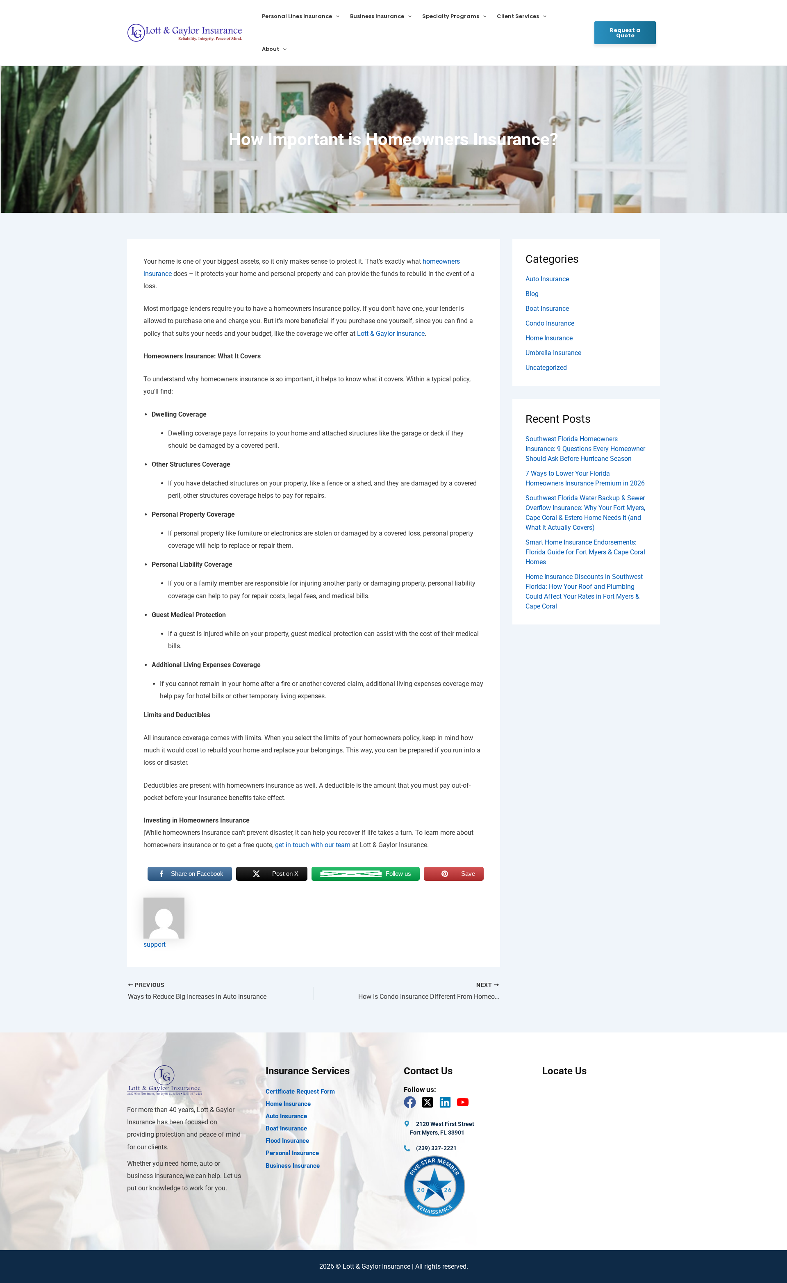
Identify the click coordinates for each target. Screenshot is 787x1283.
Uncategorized (546, 367)
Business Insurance (377, 16)
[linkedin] (447, 1102)
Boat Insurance (547, 308)
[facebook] (412, 1102)
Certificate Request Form (300, 1091)
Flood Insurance (287, 1140)
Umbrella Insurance (553, 353)
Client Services (518, 16)
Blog (532, 294)
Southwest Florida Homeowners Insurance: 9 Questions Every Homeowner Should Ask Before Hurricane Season (585, 449)
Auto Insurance (547, 279)
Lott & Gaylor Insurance (391, 333)
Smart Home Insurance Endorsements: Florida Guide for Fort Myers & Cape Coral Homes (585, 552)
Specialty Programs (450, 16)
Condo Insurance (549, 323)
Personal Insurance (292, 1153)
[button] (335, 16)
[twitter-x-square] (429, 1102)
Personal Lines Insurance (297, 16)
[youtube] (465, 1102)
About (270, 49)
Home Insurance (549, 338)
